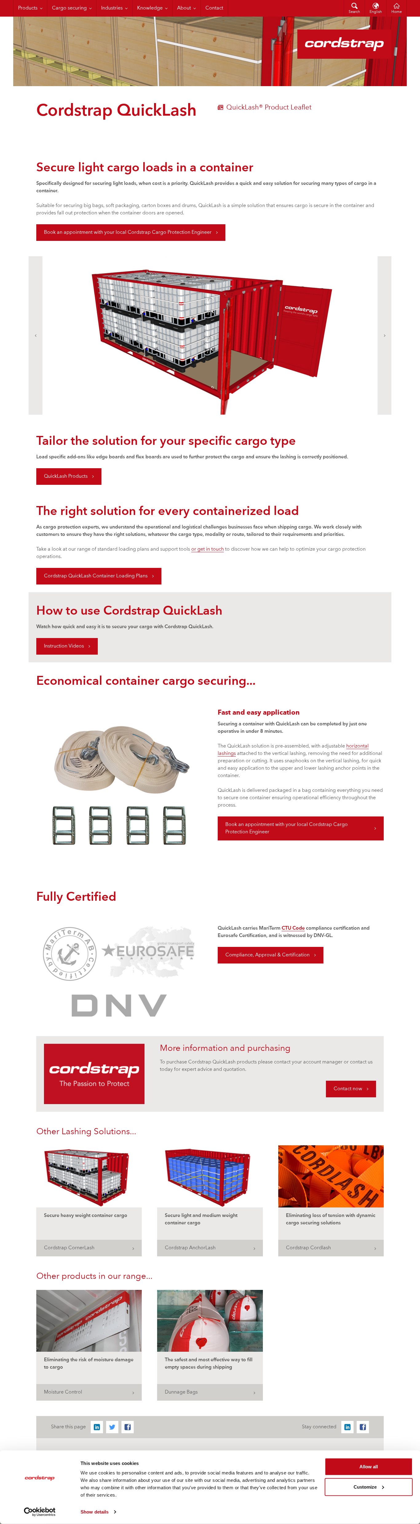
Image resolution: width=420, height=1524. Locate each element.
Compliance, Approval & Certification (267, 955)
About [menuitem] (184, 8)
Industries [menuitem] (112, 8)
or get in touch (207, 549)
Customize (365, 1486)
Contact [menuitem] (214, 8)
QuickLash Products (66, 476)
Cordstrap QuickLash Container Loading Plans (96, 576)
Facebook (127, 1427)
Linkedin (97, 1427)
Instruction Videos (64, 646)
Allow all (368, 1466)
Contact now (348, 1089)
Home (396, 12)
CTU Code (293, 928)
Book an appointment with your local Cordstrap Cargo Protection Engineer (128, 232)
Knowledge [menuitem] (150, 8)
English (376, 12)
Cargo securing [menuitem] (69, 8)
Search (354, 12)
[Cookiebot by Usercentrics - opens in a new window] (40, 1512)
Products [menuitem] (28, 8)
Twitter (112, 1427)
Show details (95, 1511)
